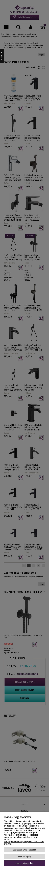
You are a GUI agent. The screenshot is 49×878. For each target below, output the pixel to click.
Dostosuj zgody (24, 856)
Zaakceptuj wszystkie (24, 863)
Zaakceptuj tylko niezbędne (24, 849)
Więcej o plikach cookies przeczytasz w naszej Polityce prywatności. (24, 842)
